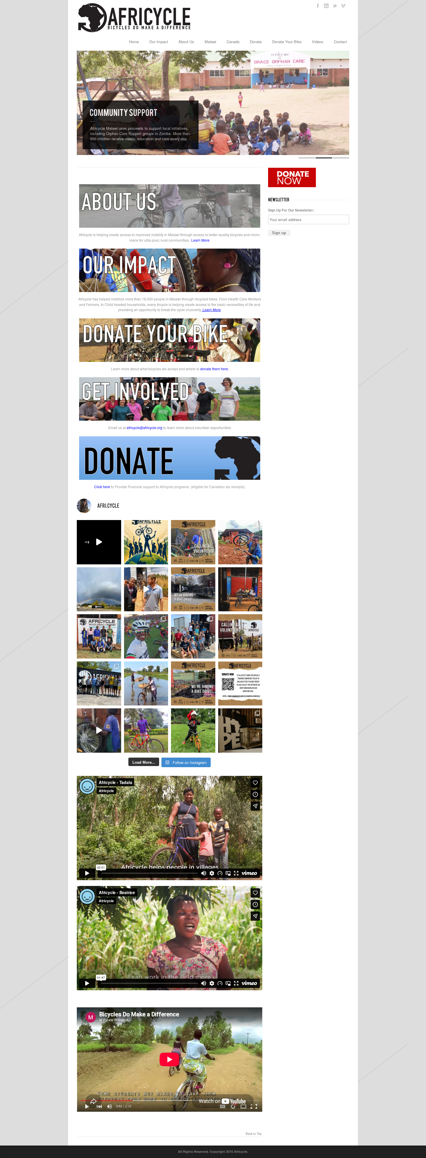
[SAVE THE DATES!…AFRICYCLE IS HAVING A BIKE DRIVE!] (193, 589)
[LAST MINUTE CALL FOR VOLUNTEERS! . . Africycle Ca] (240, 636)
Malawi (210, 41)
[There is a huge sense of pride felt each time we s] (193, 636)
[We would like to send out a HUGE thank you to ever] (99, 683)
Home (134, 41)
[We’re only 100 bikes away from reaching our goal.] (99, 542)
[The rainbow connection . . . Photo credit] (99, 589)
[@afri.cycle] (169, 506)
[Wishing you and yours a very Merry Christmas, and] (99, 636)
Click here (102, 486)
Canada (233, 41)
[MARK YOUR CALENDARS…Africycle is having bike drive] (193, 683)
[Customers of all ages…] (240, 589)
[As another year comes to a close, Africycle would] (193, 730)
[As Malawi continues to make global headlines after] (240, 683)
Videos (317, 41)
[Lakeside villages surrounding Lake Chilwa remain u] (146, 683)
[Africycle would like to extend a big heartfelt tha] (240, 730)
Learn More (200, 240)
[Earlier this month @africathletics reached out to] (146, 730)
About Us (186, 41)
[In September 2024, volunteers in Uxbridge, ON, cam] (240, 542)
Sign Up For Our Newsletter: (291, 210)
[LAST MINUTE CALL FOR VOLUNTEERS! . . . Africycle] (193, 542)
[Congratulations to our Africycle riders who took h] (146, 636)
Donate (256, 41)
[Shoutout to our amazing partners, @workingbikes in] (146, 589)
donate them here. (214, 368)
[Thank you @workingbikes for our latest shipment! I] (99, 730)
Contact (340, 41)
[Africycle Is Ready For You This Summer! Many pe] (146, 542)
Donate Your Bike (286, 41)
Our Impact (158, 41)
